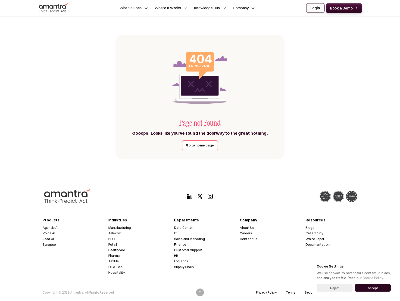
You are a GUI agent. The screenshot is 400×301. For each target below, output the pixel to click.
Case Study (314, 233)
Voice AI (49, 233)
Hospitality (116, 272)
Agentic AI (50, 228)
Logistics (181, 261)
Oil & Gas (115, 267)
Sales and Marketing (189, 239)
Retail (112, 244)
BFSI (111, 239)
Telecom (115, 233)
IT (175, 233)
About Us (247, 228)
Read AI (48, 239)
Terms (291, 292)
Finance (180, 244)
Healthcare (116, 250)
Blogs (310, 228)
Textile (113, 261)
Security (311, 292)
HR (176, 256)
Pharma (114, 256)
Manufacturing (119, 228)
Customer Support (188, 250)
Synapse (49, 244)
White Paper (315, 239)
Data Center (183, 228)
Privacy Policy (266, 292)
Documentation (318, 244)
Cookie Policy (372, 278)
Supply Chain (184, 267)
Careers (246, 233)
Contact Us (248, 239)
